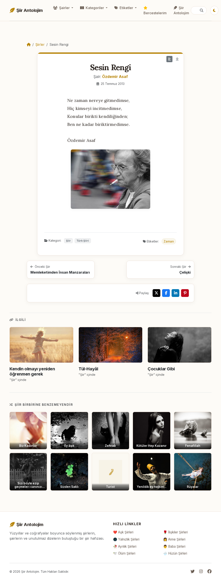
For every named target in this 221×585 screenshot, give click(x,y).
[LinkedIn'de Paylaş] (175, 293)
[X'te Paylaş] (156, 293)
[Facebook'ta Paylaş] (166, 293)
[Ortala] (177, 59)
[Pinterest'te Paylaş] (185, 293)
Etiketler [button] (126, 8)
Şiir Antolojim (181, 10)
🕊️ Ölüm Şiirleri (124, 553)
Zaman (169, 241)
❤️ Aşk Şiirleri (123, 532)
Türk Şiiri (82, 240)
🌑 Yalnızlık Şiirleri (126, 539)
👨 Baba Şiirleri (174, 546)
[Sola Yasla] (169, 59)
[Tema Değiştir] (214, 10)
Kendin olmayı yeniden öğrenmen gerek (32, 371)
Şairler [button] (64, 8)
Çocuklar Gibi (161, 368)
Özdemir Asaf (115, 76)
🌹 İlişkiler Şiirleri (175, 532)
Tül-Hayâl (88, 368)
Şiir (68, 240)
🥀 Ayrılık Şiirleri (124, 546)
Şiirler (40, 44)
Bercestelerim (155, 13)
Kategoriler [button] (95, 8)
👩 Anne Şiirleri (174, 539)
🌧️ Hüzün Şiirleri (175, 553)
